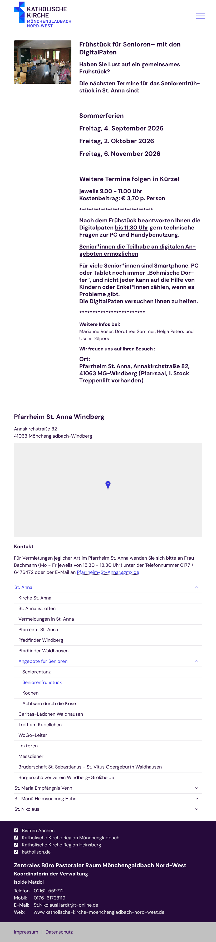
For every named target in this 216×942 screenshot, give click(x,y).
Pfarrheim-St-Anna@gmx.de (108, 572)
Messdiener (30, 756)
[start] (42, 17)
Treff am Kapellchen (40, 724)
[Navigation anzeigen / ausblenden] (200, 15)
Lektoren (28, 746)
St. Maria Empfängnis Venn (43, 788)
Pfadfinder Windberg (40, 640)
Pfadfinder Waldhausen (43, 651)
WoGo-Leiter (32, 735)
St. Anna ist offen (37, 608)
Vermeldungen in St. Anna (46, 619)
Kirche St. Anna (34, 598)
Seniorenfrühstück (42, 682)
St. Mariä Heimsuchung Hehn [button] (45, 798)
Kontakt (23, 546)
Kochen (30, 693)
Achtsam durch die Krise (49, 703)
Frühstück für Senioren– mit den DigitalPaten (130, 48)
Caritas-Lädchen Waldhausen (50, 714)
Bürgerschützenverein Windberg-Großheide (66, 777)
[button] (108, 485)
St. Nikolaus (26, 809)
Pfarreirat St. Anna (38, 629)
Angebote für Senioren (42, 661)
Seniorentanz (36, 672)
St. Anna (23, 587)
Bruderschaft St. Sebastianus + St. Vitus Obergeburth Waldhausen (90, 767)
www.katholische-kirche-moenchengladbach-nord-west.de (99, 912)
